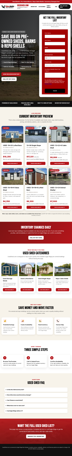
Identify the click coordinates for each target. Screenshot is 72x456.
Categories (41, 6)
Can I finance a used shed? (15, 400)
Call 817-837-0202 (64, 6)
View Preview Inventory (11, 74)
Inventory (34, 6)
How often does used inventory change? (19, 395)
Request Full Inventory (36, 436)
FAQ (56, 6)
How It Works (49, 6)
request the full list (56, 213)
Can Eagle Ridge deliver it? (15, 411)
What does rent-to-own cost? (16, 405)
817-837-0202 (47, 213)
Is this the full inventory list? (15, 389)
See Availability (9, 289)
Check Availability (12, 163)
